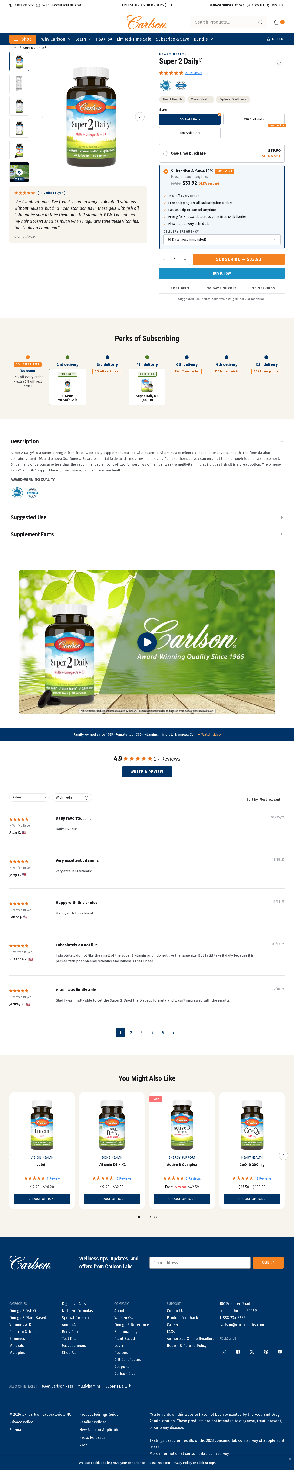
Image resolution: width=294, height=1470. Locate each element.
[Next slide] (283, 1155)
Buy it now (222, 273)
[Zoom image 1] (91, 117)
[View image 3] (19, 106)
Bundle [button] (201, 39)
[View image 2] (19, 83)
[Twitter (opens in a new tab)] (252, 1352)
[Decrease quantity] (164, 259)
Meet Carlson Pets (57, 1386)
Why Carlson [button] (53, 39)
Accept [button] (210, 1463)
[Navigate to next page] (173, 1032)
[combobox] (228, 22)
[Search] (260, 22)
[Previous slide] (10, 1155)
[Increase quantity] (184, 259)
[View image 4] (19, 128)
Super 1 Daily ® (118, 1386)
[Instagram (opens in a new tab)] (224, 1352)
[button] (290, 1459)
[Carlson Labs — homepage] (30, 1263)
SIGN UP (268, 1263)
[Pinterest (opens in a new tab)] (266, 1352)
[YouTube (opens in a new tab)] (279, 1352)
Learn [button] (80, 39)
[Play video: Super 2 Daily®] (147, 642)
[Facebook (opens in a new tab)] (238, 1352)
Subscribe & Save (172, 39)
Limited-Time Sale (134, 39)
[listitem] (165, 85)
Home (13, 48)
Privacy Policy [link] (181, 1463)
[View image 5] (19, 150)
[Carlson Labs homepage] (147, 22)
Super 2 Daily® (35, 48)
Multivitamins (89, 1386)
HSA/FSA (104, 39)
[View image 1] (19, 61)
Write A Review (147, 771)
